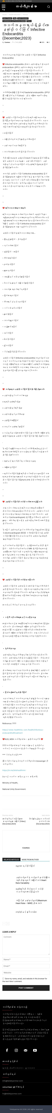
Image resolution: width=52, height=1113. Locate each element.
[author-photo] (26, 844)
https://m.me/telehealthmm (14, 770)
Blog (15, 18)
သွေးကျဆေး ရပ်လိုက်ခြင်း (25, 866)
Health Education (15, 15)
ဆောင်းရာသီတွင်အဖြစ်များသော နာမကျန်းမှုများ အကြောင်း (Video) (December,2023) (14, 821)
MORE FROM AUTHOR (30, 860)
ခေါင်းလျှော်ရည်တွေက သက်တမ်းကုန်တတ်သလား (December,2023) (39, 821)
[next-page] (7, 923)
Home (4, 15)
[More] (27, 804)
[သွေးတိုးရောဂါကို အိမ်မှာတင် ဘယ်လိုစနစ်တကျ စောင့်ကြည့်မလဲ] (8, 892)
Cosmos (7, 42)
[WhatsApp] (21, 804)
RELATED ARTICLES (11, 860)
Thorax (25, 15)
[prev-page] (3, 923)
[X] (10, 804)
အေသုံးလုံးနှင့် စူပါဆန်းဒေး (26, 912)
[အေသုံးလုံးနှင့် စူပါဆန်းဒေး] (8, 915)
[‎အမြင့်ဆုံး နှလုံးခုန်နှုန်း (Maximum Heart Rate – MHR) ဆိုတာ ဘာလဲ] (8, 903)
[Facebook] (4, 804)
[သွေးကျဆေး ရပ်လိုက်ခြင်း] (8, 869)
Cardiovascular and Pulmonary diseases (14, 21)
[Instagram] (16, 1050)
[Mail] (25, 1050)
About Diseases (7, 18)
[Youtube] (34, 1050)
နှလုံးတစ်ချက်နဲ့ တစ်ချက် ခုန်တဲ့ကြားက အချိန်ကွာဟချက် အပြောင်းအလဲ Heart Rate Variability (33, 880)
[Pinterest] (16, 804)
